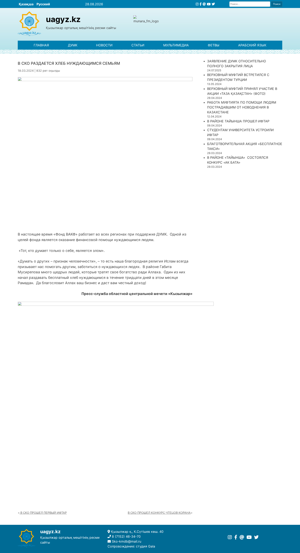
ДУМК (72, 45)
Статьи (137, 45)
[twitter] (213, 4)
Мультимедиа (176, 45)
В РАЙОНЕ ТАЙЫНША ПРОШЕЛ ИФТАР (238, 121)
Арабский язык (252, 45)
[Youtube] (209, 4)
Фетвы (213, 45)
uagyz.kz (63, 19)
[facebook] (201, 4)
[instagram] (197, 4)
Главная (41, 45)
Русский (43, 4)
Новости (104, 45)
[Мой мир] (204, 4)
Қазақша (26, 4)
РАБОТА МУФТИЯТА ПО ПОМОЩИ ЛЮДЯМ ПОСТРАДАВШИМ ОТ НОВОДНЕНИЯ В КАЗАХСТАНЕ (241, 107)
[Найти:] (249, 4)
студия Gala (145, 546)
